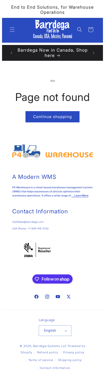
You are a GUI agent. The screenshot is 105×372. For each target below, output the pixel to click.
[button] (12, 29)
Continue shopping (52, 116)
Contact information (55, 368)
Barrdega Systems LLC (50, 346)
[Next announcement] (93, 53)
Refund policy (47, 352)
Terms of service (40, 360)
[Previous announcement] (11, 53)
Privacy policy (73, 352)
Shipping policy (70, 360)
